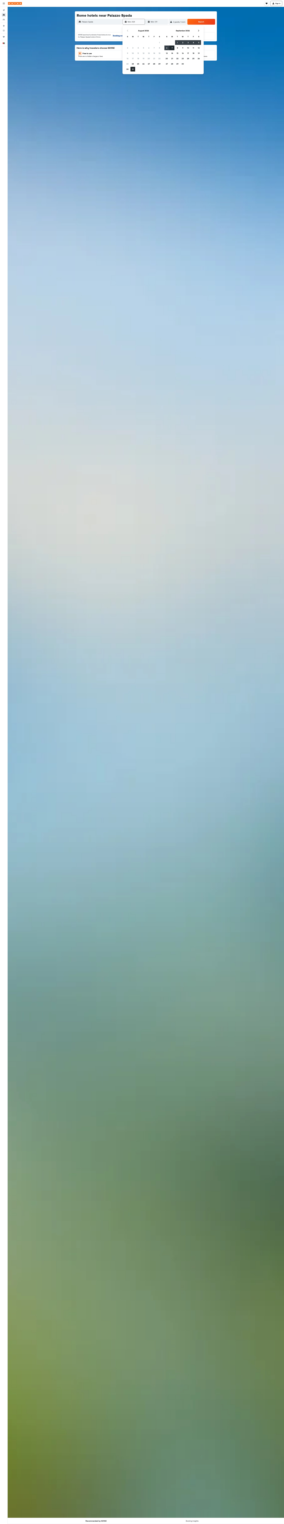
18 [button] (138, 58)
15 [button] (159, 53)
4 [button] (138, 48)
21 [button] (154, 58)
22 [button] (159, 58)
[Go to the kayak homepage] (15, 3)
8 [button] (159, 48)
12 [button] (143, 53)
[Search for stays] (4, 15)
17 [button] (133, 58)
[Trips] (4, 37)
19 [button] (143, 58)
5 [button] (143, 48)
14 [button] (154, 53)
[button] (3, 3)
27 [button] (149, 64)
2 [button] (127, 48)
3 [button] (132, 48)
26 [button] (143, 64)
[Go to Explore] (4, 26)
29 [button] (159, 64)
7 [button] (154, 48)
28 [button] (154, 64)
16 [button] (127, 58)
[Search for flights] (4, 10)
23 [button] (127, 64)
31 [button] (133, 69)
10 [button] (133, 53)
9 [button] (127, 53)
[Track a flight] (4, 30)
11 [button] (138, 53)
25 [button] (138, 64)
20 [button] (149, 58)
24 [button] (133, 64)
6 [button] (148, 48)
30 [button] (127, 69)
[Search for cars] (4, 19)
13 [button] (149, 53)
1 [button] (159, 42)
